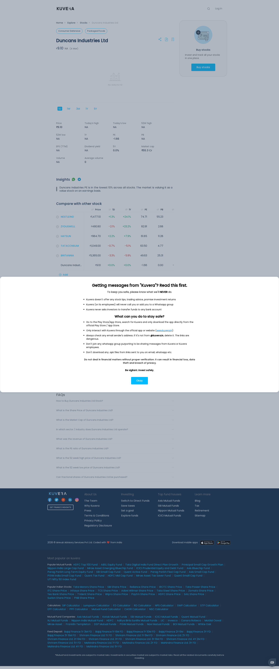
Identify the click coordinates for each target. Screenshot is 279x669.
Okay (139, 380)
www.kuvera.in (164, 330)
